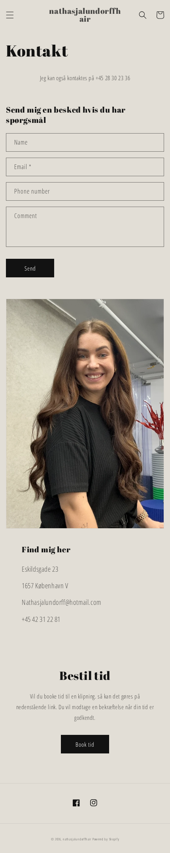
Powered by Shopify (106, 839)
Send (30, 268)
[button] (10, 15)
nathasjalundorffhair (77, 839)
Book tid (85, 744)
